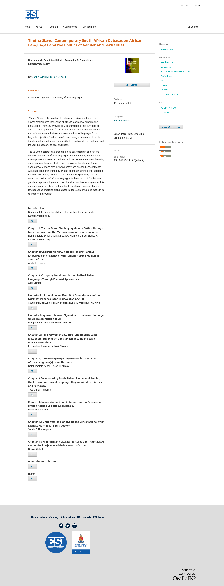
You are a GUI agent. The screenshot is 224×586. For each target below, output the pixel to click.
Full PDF (133, 85)
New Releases (167, 49)
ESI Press (98, 517)
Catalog (54, 26)
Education (165, 90)
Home (27, 26)
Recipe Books (167, 76)
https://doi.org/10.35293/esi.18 (50, 77)
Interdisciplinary (122, 120)
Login (197, 5)
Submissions (70, 26)
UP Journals (89, 26)
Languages (166, 67)
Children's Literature (169, 94)
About (39, 26)
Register (185, 5)
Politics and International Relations (176, 71)
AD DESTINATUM (168, 108)
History (164, 85)
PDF (32, 221)
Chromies (165, 112)
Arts (162, 81)
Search (194, 26)
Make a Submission (171, 127)
